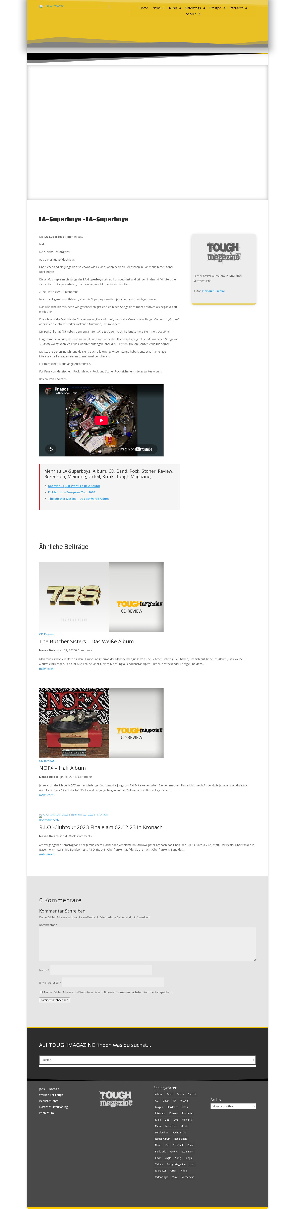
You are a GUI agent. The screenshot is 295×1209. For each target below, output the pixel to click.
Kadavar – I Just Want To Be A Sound (74, 486)
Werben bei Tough (51, 1095)
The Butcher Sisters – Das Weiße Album (86, 641)
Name (44, 970)
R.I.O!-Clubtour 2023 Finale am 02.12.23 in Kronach (101, 827)
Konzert (173, 1113)
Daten (166, 1100)
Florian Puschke (213, 291)
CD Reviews (47, 634)
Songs (188, 1158)
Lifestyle (215, 8)
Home (143, 8)
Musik (173, 8)
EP (174, 1100)
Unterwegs (193, 8)
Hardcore (172, 1107)
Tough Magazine (176, 1164)
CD (157, 1100)
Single (168, 1158)
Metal (158, 1126)
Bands (180, 1094)
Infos (185, 1107)
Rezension (187, 1151)
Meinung (187, 1119)
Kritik (158, 1119)
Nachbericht (179, 1132)
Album (159, 1094)
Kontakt (54, 1089)
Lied (167, 1119)
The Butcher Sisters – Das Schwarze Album (78, 499)
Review (173, 1151)
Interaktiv (236, 8)
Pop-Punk (178, 1145)
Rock (158, 1158)
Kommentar (48, 925)
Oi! (167, 1145)
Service (191, 14)
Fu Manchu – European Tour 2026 (71, 492)
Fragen (159, 1107)
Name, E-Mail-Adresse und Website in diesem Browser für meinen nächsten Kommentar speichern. (108, 992)
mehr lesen (46, 669)
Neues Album (162, 1138)
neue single (180, 1138)
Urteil (173, 1170)
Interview (160, 1113)
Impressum (46, 1113)
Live (176, 1119)
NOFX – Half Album (62, 767)
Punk (190, 1145)
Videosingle (161, 1177)
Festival (184, 1100)
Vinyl (175, 1177)
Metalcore (171, 1126)
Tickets (159, 1164)
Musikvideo (161, 1132)
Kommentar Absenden (54, 1000)
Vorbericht (188, 1177)
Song (178, 1158)
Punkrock (160, 1151)
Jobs (42, 1089)
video (184, 1170)
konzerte (187, 1113)
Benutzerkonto (49, 1101)
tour (192, 1164)
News (157, 8)
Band (170, 1094)
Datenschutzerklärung (53, 1107)
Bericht (192, 1094)
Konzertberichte (49, 820)
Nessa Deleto (49, 650)
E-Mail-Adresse (50, 982)
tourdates (160, 1170)
